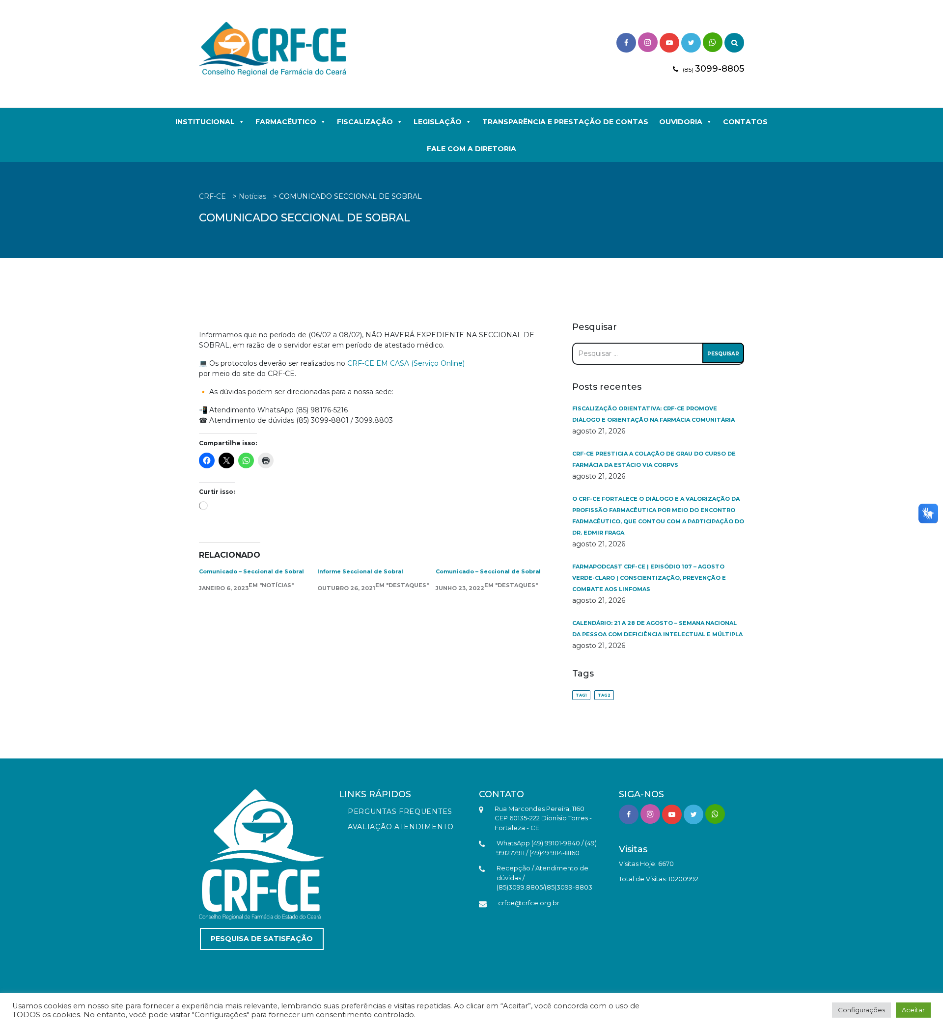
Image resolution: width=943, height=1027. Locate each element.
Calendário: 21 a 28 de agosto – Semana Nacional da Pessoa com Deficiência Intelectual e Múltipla (657, 629)
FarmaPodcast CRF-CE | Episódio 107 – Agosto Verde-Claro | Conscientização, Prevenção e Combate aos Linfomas (649, 578)
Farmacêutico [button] (285, 121)
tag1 (581, 695)
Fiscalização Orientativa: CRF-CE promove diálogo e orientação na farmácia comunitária (653, 414)
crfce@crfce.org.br (528, 903)
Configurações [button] (861, 1010)
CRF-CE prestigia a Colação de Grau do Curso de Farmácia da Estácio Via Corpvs (654, 459)
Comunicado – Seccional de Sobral (251, 571)
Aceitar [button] (913, 1010)
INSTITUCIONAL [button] (205, 121)
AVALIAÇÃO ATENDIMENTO (401, 826)
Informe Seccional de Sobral (360, 571)
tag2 (604, 695)
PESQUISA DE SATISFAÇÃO (262, 938)
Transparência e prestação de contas (565, 121)
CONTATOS (745, 121)
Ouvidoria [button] (680, 121)
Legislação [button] (438, 121)
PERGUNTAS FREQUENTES (400, 811)
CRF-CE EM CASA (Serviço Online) (406, 363)
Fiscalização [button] (365, 121)
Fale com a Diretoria (471, 148)
